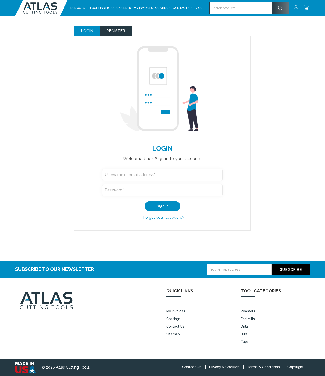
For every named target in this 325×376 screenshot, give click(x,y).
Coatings (162, 8)
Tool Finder (99, 8)
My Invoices (143, 8)
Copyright (295, 367)
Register (115, 31)
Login (87, 31)
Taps (245, 342)
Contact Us (182, 8)
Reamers (248, 311)
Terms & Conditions (263, 367)
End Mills (248, 319)
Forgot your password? (163, 217)
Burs (244, 334)
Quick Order (121, 8)
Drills (245, 326)
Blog (199, 8)
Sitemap (173, 334)
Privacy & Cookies (224, 367)
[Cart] (307, 7)
